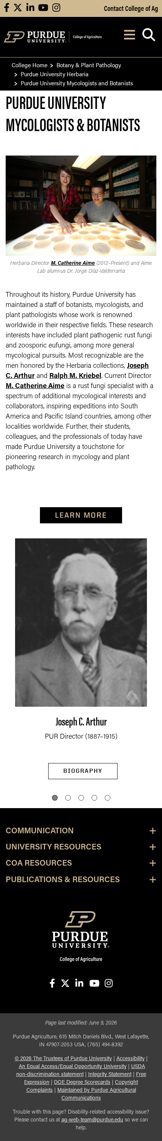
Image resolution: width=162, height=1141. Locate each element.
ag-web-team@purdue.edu (92, 1120)
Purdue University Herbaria (55, 74)
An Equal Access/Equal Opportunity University (73, 1067)
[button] (55, 798)
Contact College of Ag (131, 8)
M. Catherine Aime (73, 263)
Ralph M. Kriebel (75, 376)
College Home (29, 64)
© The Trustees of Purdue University (63, 1059)
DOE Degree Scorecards (82, 1082)
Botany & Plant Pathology (89, 64)
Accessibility (130, 1059)
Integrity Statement (109, 1075)
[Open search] (148, 37)
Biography (82, 770)
